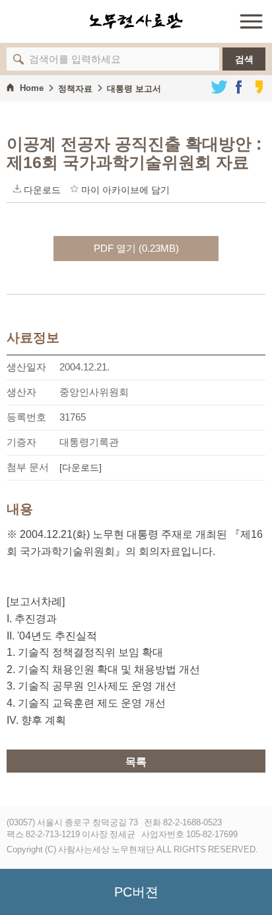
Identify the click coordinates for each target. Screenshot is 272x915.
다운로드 (17, 188)
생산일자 (26, 366)
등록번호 (26, 417)
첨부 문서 (28, 467)
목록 (136, 761)
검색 (244, 59)
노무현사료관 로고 (136, 21)
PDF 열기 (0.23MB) (136, 248)
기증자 (21, 442)
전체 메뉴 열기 (250, 21)
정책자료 (75, 89)
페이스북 (239, 87)
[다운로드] (80, 467)
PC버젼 (136, 892)
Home (32, 88)
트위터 (219, 87)
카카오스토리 (259, 87)
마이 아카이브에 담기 (74, 188)
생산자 (21, 392)
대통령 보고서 (134, 89)
